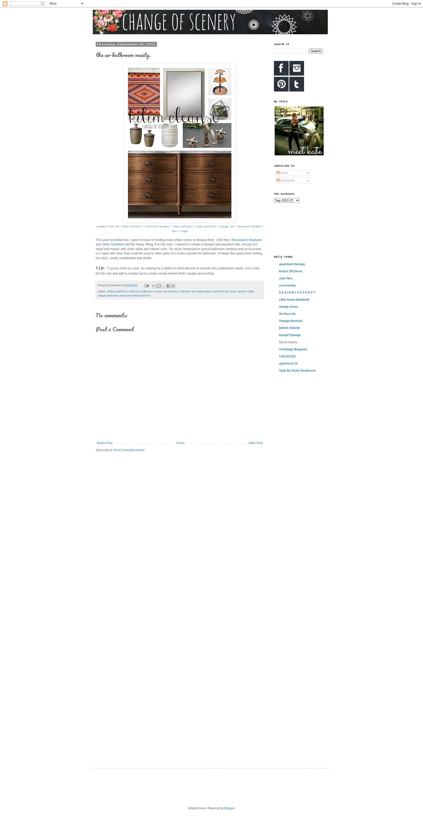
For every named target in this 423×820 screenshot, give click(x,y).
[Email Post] (146, 285)
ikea (174, 231)
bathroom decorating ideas (195, 291)
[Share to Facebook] (168, 285)
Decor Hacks (288, 342)
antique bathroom (117, 291)
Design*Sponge (290, 335)
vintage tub (226, 227)
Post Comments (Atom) (129, 450)
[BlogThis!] (159, 285)
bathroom (134, 291)
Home (180, 443)
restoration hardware (157, 227)
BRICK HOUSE (289, 328)
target (184, 231)
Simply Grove (288, 306)
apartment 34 (288, 363)
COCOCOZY (287, 356)
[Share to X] (163, 285)
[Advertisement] (296, 228)
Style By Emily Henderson (297, 370)
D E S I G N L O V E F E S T (297, 292)
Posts (284, 173)
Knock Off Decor (290, 271)
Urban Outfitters (113, 244)
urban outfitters (131, 227)
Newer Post (104, 443)
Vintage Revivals (291, 321)
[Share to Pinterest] (173, 285)
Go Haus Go (287, 314)
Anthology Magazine (293, 349)
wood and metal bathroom (135, 295)
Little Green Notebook (294, 299)
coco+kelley (287, 285)
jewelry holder (246, 291)
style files (286, 278)
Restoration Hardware (247, 240)
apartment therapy (292, 264)
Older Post (255, 443)
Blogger (229, 808)
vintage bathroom (108, 295)
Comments (287, 180)
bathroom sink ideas (225, 291)
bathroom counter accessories (160, 291)
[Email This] (154, 285)
